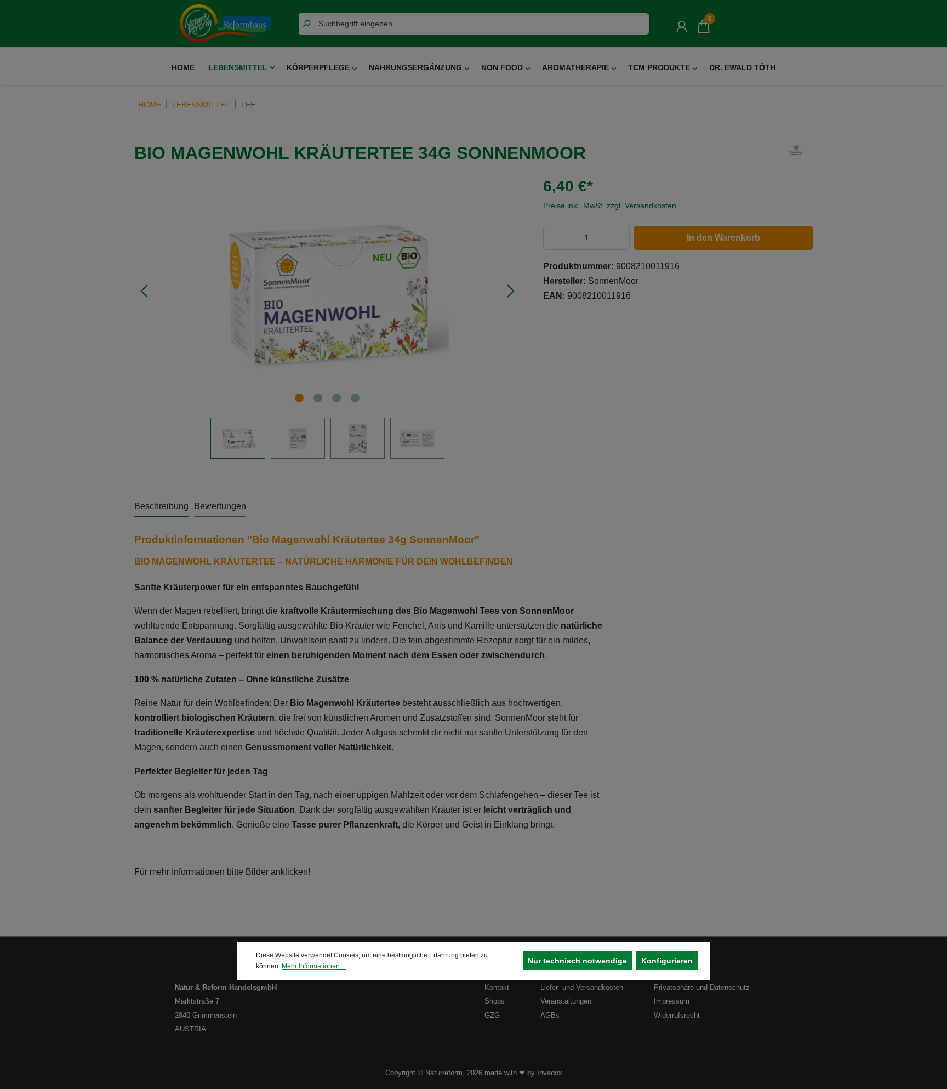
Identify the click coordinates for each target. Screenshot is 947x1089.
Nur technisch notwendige (577, 960)
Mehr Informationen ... (314, 966)
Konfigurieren (667, 960)
